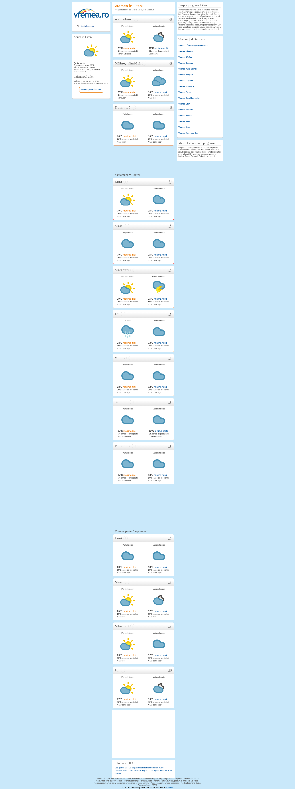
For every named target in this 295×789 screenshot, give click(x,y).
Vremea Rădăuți (185, 57)
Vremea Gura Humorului (188, 98)
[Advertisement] (143, 158)
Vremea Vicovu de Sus (188, 133)
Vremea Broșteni (185, 75)
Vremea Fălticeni (185, 51)
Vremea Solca (184, 127)
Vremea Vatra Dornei (187, 69)
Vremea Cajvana (185, 80)
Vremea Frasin (184, 92)
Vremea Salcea (185, 115)
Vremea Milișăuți (185, 110)
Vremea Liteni (184, 104)
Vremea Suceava (185, 63)
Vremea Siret (184, 121)
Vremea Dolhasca (186, 86)
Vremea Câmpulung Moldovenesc (193, 46)
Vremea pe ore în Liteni (91, 90)
